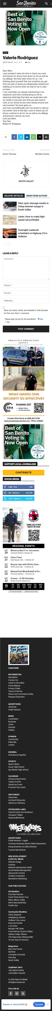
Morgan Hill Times (16, 928)
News (5, 53)
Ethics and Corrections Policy (20, 694)
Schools (11, 727)
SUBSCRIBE (13, 668)
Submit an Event (15, 784)
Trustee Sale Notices (17, 850)
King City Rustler (15, 923)
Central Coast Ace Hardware (20, 812)
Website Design (14, 862)
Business (12, 722)
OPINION (12, 736)
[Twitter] (20, 137)
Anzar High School (16, 767)
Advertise (12, 707)
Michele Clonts (42, 154)
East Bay (12, 957)
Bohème (11, 952)
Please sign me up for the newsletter (20, 319)
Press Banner (14, 931)
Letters (11, 745)
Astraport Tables (15, 815)
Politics (11, 730)
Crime (10, 724)
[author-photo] (26, 171)
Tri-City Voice (13, 940)
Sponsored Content (16, 873)
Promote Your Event (17, 787)
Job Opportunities (16, 970)
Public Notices (14, 710)
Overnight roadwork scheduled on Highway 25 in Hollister (32, 233)
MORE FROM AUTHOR (36, 196)
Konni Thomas (9, 154)
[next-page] (9, 243)
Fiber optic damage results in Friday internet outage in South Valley (33, 206)
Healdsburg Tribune (16, 917)
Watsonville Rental (16, 818)
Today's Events (14, 782)
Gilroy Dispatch (14, 915)
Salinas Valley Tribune (17, 934)
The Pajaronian (14, 937)
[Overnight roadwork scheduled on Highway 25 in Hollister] (10, 233)
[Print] (46, 137)
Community (13, 739)
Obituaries (12, 797)
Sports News (13, 764)
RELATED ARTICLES (13, 196)
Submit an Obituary (16, 803)
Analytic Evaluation (16, 876)
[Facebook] (14, 137)
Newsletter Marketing (17, 879)
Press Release (14, 686)
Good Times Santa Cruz (18, 897)
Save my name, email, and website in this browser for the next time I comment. (26, 311)
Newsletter (13, 677)
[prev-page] (4, 243)
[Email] (40, 137)
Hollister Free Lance (16, 920)
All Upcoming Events (17, 779)
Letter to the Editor (16, 683)
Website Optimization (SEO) (20, 867)
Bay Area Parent (15, 949)
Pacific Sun (13, 905)
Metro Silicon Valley (16, 900)
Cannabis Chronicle (16, 954)
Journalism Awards (16, 973)
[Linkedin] (27, 137)
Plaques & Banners (16, 697)
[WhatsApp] (33, 137)
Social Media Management (19, 870)
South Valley (8, 62)
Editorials (12, 742)
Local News (13, 719)
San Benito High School (18, 770)
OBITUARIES (13, 794)
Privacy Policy (14, 688)
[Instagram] (16, 993)
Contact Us (13, 680)
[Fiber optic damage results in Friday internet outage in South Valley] (10, 206)
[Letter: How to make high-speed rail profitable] (10, 220)
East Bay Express (15, 894)
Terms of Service (15, 691)
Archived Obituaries (16, 800)
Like (30, 487)
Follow (29, 493)
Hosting (11, 865)
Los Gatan (12, 926)
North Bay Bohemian (17, 903)
